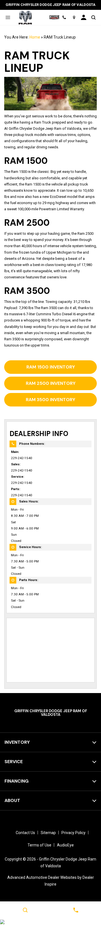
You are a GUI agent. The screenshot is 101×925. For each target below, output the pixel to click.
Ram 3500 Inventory (50, 400)
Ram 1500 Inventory (50, 367)
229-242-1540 (21, 458)
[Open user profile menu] (83, 17)
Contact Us (25, 832)
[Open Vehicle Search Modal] (93, 17)
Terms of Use (39, 845)
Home (34, 37)
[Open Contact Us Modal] (75, 910)
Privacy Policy (73, 832)
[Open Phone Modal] (64, 17)
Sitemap (48, 832)
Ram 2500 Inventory (50, 383)
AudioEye (65, 845)
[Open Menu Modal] (8, 17)
